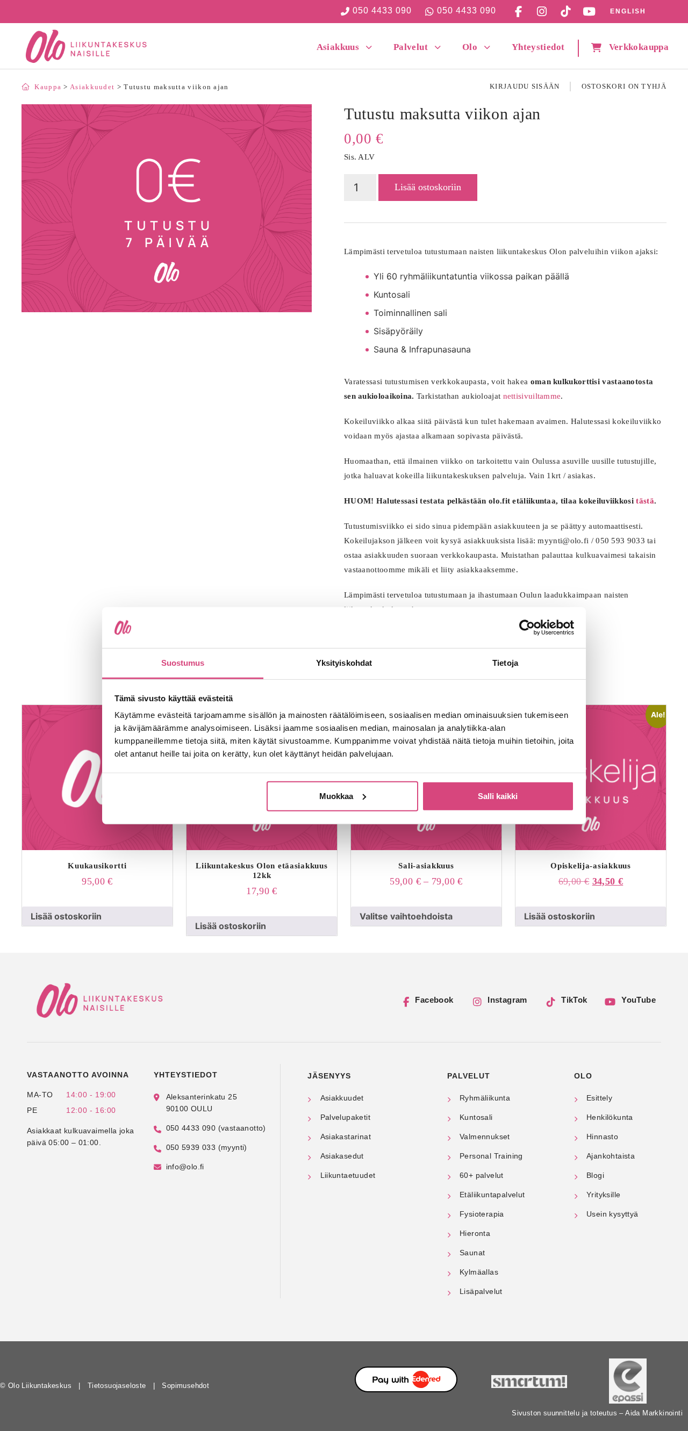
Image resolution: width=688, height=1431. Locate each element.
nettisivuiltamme (532, 396)
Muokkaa (336, 796)
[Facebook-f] (518, 11)
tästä (645, 501)
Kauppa (47, 87)
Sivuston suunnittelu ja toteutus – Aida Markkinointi (597, 1413)
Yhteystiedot (538, 47)
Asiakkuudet (92, 87)
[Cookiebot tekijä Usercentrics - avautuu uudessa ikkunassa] (527, 628)
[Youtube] (589, 11)
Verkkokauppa (639, 47)
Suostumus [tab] (183, 662)
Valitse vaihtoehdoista (406, 916)
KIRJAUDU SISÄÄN (525, 86)
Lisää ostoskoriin (428, 187)
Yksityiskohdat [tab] (344, 662)
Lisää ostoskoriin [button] (66, 916)
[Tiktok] (565, 11)
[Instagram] (542, 11)
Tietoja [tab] (505, 662)
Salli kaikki (498, 796)
